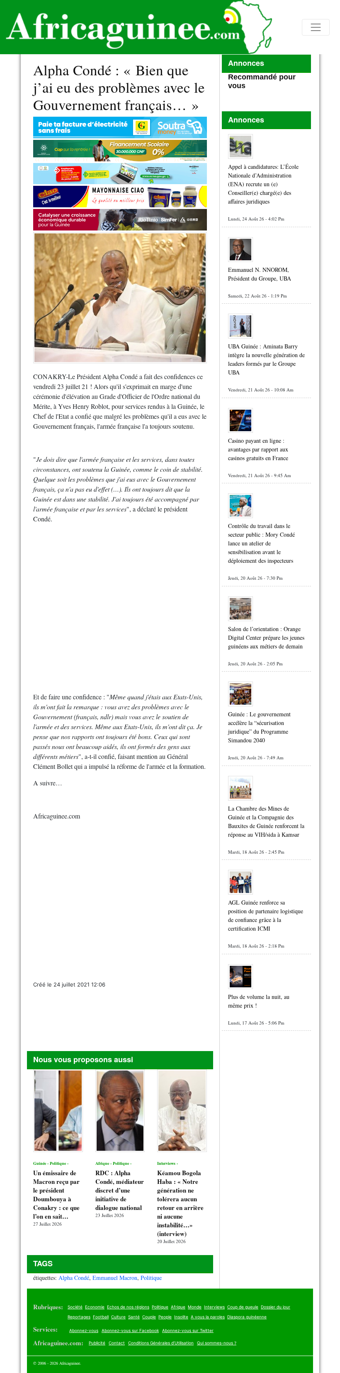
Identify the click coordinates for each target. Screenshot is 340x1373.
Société (75, 1306)
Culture (118, 1316)
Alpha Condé (73, 1278)
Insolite (181, 1316)
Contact (117, 1342)
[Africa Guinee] (136, 27)
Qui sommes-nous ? (216, 1342)
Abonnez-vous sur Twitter (188, 1330)
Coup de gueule (242, 1306)
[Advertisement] (120, 602)
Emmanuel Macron (114, 1278)
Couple (149, 1316)
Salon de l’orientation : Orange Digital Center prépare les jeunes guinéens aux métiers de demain (266, 637)
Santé (134, 1316)
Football (101, 1316)
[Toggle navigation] (316, 27)
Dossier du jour (275, 1306)
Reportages (79, 1316)
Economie (94, 1306)
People (165, 1316)
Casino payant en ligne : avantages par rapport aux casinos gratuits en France (258, 449)
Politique (151, 1278)
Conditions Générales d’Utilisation (161, 1342)
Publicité (97, 1342)
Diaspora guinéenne (247, 1316)
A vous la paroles (208, 1316)
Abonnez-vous (83, 1330)
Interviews (214, 1306)
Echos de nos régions (128, 1306)
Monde (195, 1306)
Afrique (178, 1306)
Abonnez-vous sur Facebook (130, 1330)
